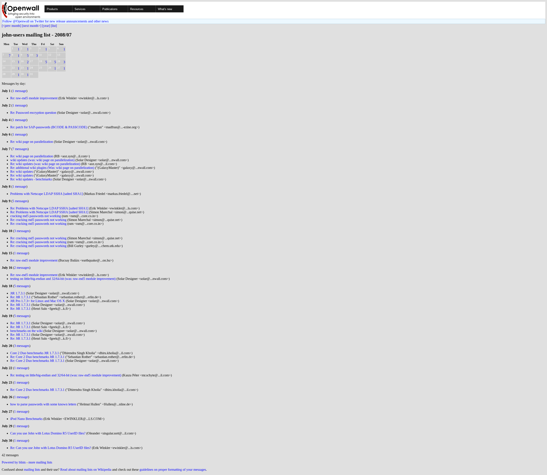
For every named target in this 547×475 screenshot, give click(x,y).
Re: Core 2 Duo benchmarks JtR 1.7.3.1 (37, 357)
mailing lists (32, 469)
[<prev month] (11, 26)
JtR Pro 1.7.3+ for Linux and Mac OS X (37, 301)
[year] (46, 26)
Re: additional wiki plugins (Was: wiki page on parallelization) (52, 168)
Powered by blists (14, 462)
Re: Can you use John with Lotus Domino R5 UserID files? (50, 448)
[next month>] (31, 26)
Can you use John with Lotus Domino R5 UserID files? (47, 433)
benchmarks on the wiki (26, 331)
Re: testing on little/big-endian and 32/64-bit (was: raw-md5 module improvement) (65, 375)
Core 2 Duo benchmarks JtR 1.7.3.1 (34, 353)
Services (80, 9)
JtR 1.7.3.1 (17, 293)
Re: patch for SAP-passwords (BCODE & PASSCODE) (48, 127)
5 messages (20, 201)
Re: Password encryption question (33, 112)
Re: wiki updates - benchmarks (31, 179)
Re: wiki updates (21, 171)
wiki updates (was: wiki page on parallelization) (42, 160)
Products (52, 9)
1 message (19, 91)
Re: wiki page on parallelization (31, 141)
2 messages (21, 267)
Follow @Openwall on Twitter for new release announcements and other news (55, 21)
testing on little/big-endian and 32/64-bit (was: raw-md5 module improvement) (63, 279)
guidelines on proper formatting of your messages (173, 469)
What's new (165, 9)
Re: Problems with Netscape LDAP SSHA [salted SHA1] (49, 208)
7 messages (20, 149)
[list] (54, 26)
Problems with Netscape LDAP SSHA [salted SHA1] (46, 194)
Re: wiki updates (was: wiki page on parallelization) (45, 164)
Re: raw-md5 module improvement (33, 98)
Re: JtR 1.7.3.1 (20, 297)
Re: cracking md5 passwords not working (38, 220)
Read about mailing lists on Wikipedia (85, 469)
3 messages (21, 231)
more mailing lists (40, 462)
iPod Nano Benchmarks (26, 419)
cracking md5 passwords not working (35, 216)
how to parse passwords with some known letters (43, 404)
